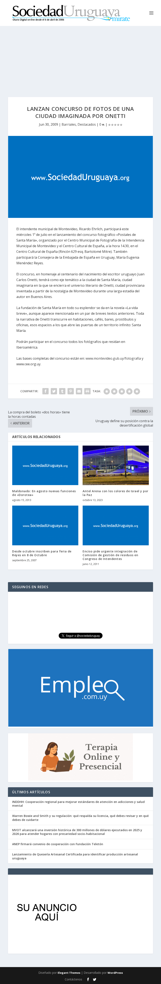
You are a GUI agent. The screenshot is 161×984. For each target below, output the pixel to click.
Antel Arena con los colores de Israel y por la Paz (115, 493)
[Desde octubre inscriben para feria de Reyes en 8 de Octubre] (45, 525)
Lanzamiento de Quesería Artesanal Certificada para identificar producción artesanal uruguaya (75, 856)
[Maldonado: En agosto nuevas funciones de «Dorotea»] (45, 465)
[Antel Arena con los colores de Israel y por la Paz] (116, 465)
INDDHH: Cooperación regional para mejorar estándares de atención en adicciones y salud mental (78, 804)
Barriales (69, 124)
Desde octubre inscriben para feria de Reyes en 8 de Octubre (41, 553)
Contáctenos (73, 979)
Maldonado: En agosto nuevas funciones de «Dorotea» (44, 493)
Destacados (87, 124)
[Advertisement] (80, 57)
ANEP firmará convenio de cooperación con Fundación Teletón (57, 844)
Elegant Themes (69, 973)
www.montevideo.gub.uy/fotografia (113, 358)
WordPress (115, 973)
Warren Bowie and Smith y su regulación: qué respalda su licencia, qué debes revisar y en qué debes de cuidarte (80, 818)
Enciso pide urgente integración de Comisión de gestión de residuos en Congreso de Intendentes (110, 555)
